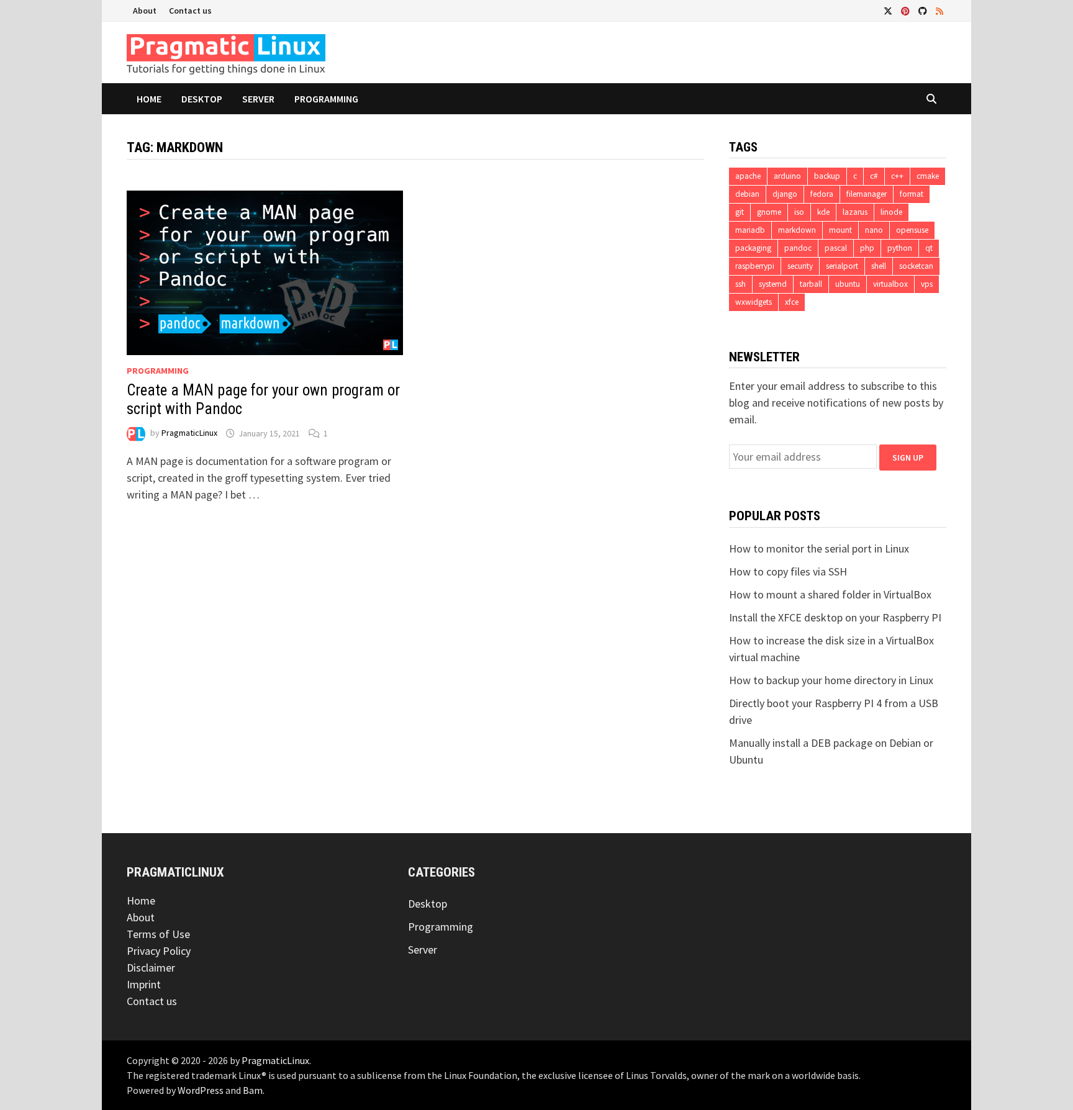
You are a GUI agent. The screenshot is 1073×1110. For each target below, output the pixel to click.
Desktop (201, 98)
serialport (842, 266)
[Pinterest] (906, 10)
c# (874, 176)
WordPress (201, 1090)
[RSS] (939, 10)
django (784, 194)
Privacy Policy (159, 951)
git (739, 212)
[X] (889, 10)
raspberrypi (754, 266)
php (867, 248)
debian (747, 194)
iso (799, 212)
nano (874, 230)
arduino (787, 176)
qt (929, 248)
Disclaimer (151, 967)
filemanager (866, 194)
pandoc (798, 248)
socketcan (916, 266)
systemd (773, 284)
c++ (897, 176)
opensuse (912, 230)
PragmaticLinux (189, 433)
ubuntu (847, 284)
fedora (821, 194)
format (911, 194)
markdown (797, 230)
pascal (836, 248)
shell (878, 266)
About (144, 10)
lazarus (855, 212)
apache (748, 176)
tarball (811, 284)
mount (840, 230)
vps (927, 284)
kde (823, 212)
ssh (740, 284)
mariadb (750, 230)
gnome (769, 212)
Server (258, 98)
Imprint (144, 984)
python (899, 248)
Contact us (190, 10)
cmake (928, 176)
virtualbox (890, 284)
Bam (253, 1090)
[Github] (924, 10)
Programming (326, 98)
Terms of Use (158, 934)
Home (149, 98)
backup (827, 176)
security (800, 266)
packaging (753, 248)
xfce (792, 302)
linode (891, 212)
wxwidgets (753, 302)
